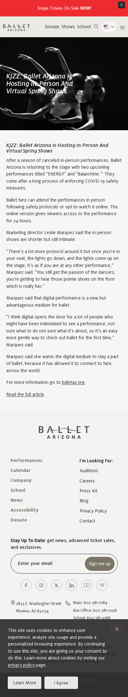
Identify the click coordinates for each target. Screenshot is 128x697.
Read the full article (25, 394)
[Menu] (121, 27)
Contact (87, 520)
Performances (26, 460)
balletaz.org (73, 382)
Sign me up (100, 563)
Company (21, 480)
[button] (96, 27)
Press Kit (88, 490)
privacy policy (21, 665)
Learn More (24, 682)
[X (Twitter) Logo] (56, 585)
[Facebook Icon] (26, 585)
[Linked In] (71, 585)
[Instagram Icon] (41, 585)
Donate (52, 26)
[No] (116, 628)
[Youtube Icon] (86, 585)
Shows (68, 26)
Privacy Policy (93, 510)
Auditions (89, 470)
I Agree (61, 682)
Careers (87, 480)
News (17, 500)
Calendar (20, 470)
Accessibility (24, 510)
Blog (84, 500)
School (84, 26)
